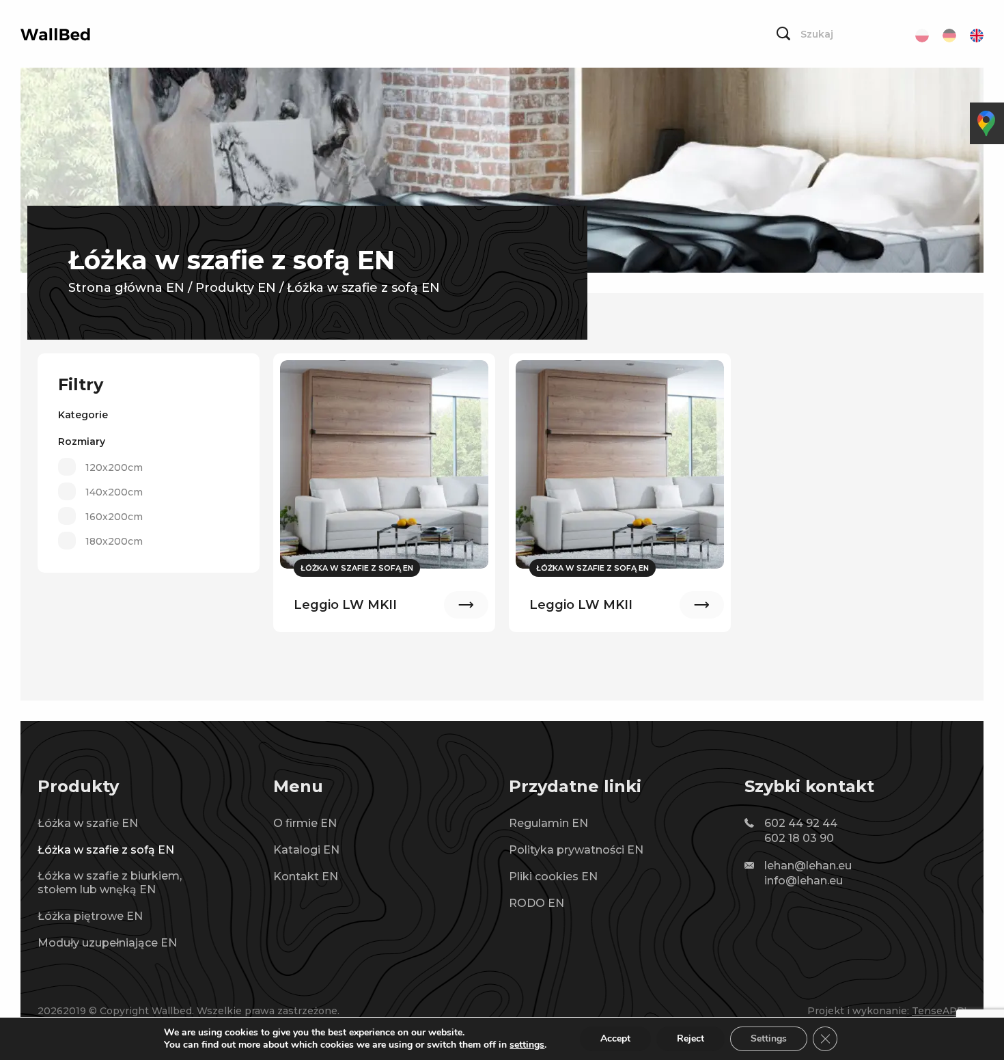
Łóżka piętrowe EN (90, 916)
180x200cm (114, 541)
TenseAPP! (939, 1011)
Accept (615, 1038)
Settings (769, 1038)
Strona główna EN (126, 287)
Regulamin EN (548, 823)
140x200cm (114, 492)
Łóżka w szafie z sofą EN (106, 849)
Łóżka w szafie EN (88, 823)
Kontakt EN (305, 876)
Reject (690, 1038)
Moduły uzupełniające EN (107, 942)
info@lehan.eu (803, 880)
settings (527, 1045)
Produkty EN (235, 287)
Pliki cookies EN (553, 876)
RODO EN (536, 903)
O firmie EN (305, 823)
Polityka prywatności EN (576, 849)
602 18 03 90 (799, 838)
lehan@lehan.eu (808, 865)
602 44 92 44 (800, 823)
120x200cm (114, 467)
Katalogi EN (306, 849)
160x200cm (114, 517)
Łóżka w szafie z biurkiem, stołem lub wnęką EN (110, 882)
